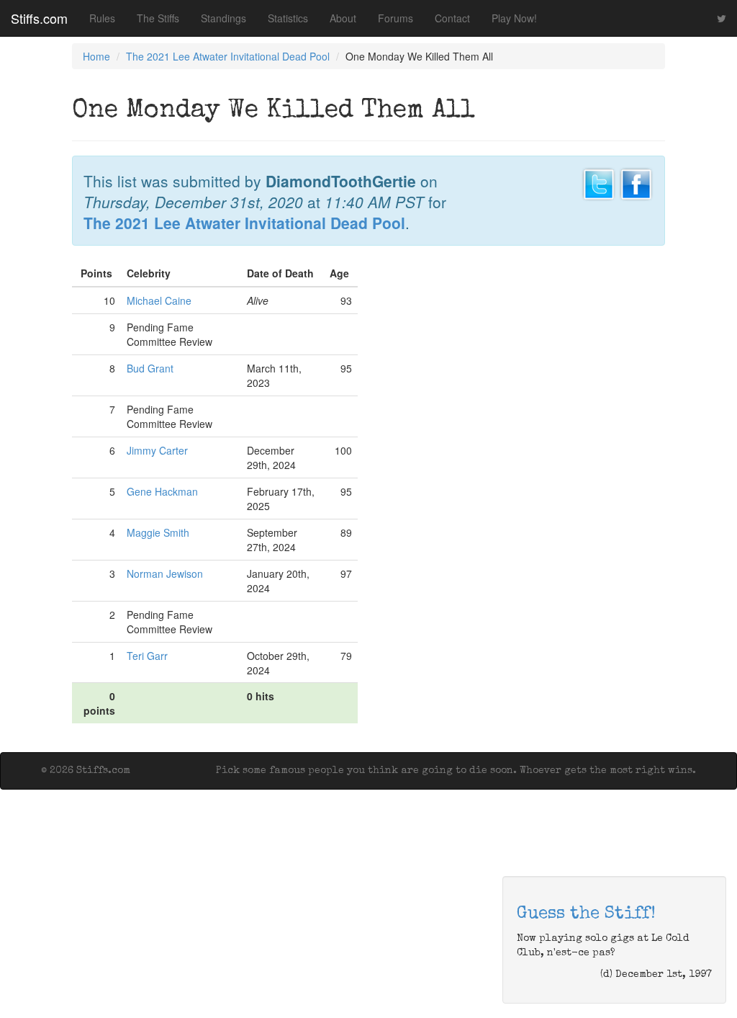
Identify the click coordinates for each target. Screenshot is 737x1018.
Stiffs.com (39, 18)
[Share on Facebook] (636, 182)
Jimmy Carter (157, 450)
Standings (223, 18)
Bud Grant (150, 368)
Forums (395, 18)
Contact (452, 18)
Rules (102, 18)
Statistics (288, 18)
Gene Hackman (162, 491)
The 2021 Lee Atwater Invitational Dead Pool (228, 56)
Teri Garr (147, 655)
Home (96, 56)
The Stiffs (158, 18)
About (343, 18)
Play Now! (514, 18)
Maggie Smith (158, 532)
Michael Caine (159, 300)
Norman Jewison (165, 573)
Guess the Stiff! (586, 914)
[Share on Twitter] (599, 182)
